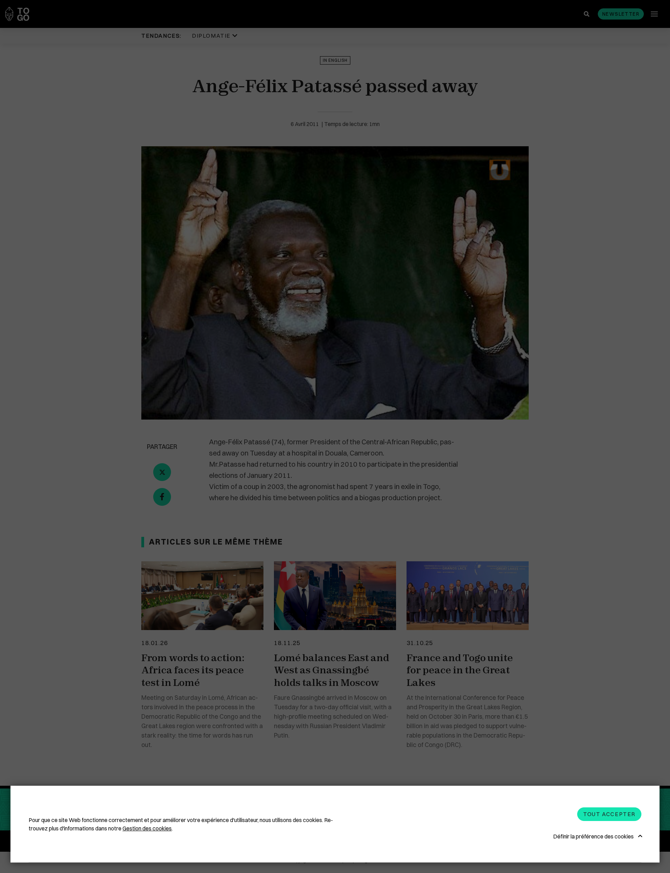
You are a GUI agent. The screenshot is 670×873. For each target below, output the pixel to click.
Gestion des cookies (147, 828)
